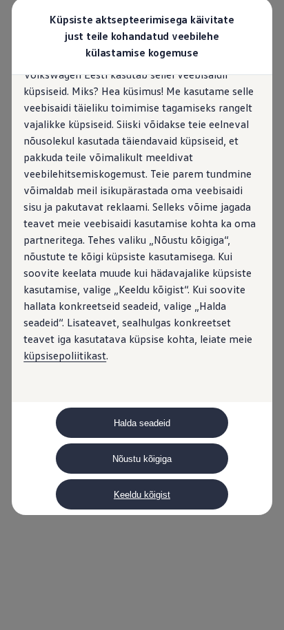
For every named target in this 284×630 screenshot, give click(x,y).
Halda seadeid (142, 423)
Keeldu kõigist (142, 495)
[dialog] (142, 315)
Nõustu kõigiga (142, 459)
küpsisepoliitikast (64, 355)
